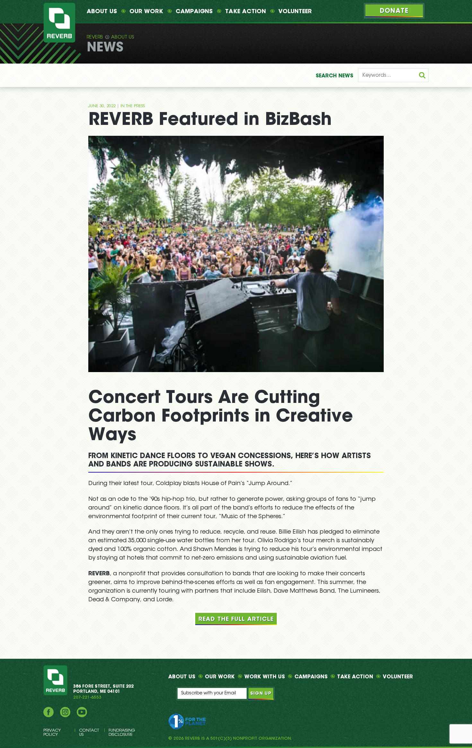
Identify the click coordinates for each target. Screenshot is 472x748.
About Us (102, 12)
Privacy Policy (52, 732)
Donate (394, 11)
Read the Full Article (236, 619)
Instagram (65, 712)
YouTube (82, 712)
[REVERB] (59, 23)
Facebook (48, 712)
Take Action (245, 12)
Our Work (146, 12)
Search (334, 76)
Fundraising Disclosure (122, 732)
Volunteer (295, 12)
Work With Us (264, 677)
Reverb (95, 37)
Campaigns (194, 12)
